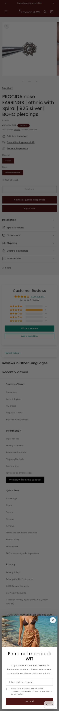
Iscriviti (29, 701)
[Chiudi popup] (53, 620)
